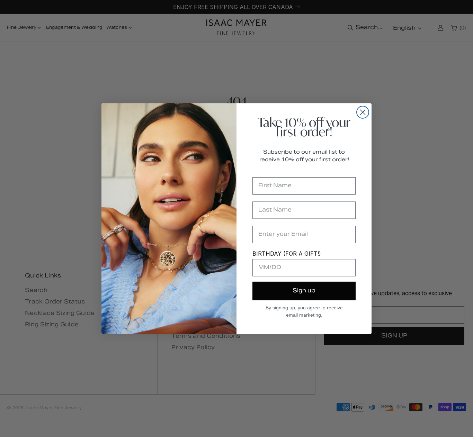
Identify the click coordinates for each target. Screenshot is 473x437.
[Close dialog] (363, 112)
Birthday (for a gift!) (286, 253)
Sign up (304, 291)
